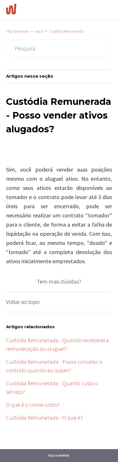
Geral (39, 31)
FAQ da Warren (17, 31)
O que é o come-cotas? (33, 404)
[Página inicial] (11, 12)
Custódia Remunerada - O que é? (44, 417)
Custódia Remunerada (66, 31)
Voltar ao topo (23, 301)
